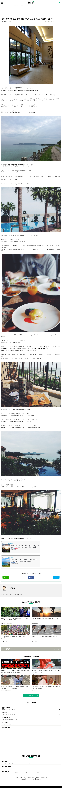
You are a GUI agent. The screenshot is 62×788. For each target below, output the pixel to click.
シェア (31, 577)
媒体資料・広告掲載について (41, 777)
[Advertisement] (31, 12)
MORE (57, 649)
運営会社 (23, 779)
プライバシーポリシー (30, 779)
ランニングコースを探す (29, 777)
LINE (6, 577)
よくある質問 (38, 779)
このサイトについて (19, 777)
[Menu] (2, 3)
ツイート (57, 577)
